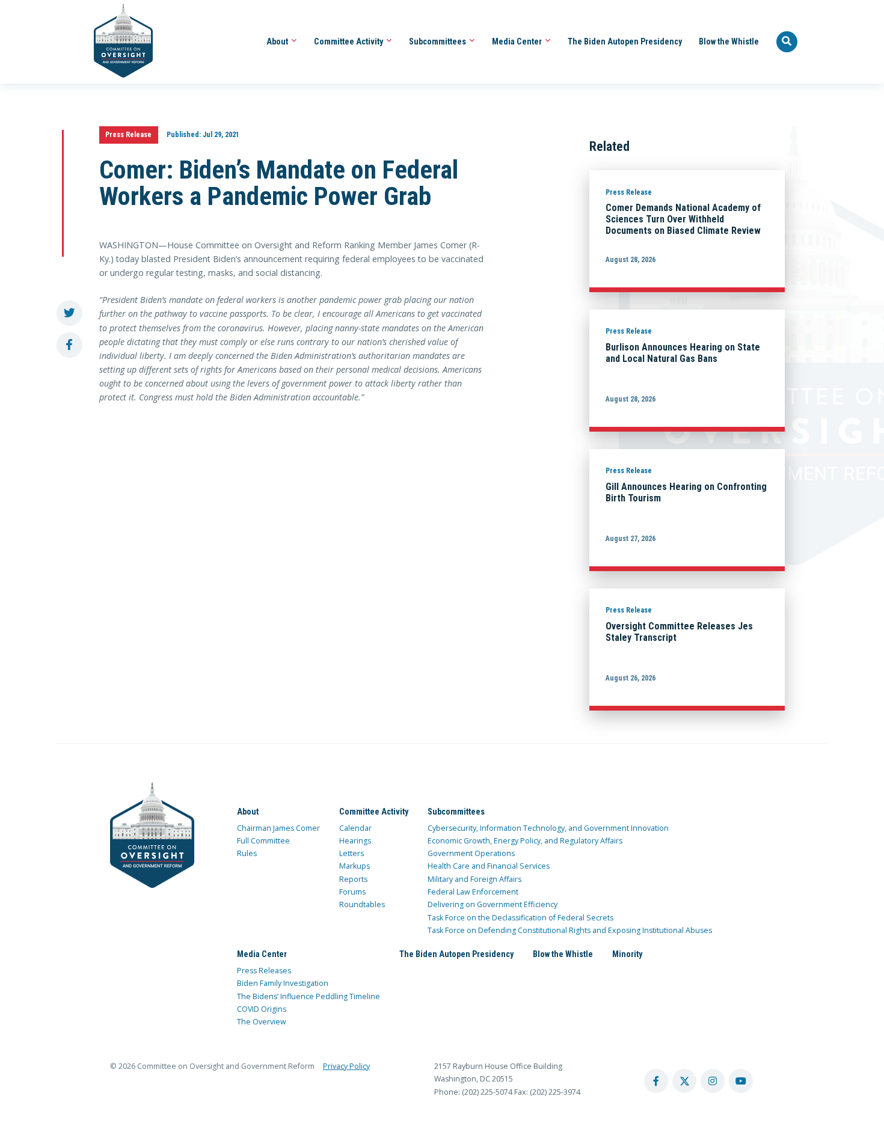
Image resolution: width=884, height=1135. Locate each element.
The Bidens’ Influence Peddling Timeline (308, 996)
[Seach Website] (787, 42)
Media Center (518, 41)
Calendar (355, 828)
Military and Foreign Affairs (474, 879)
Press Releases (264, 970)
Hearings (355, 841)
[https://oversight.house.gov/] (117, 42)
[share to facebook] (69, 345)
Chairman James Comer (278, 828)
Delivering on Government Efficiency (492, 904)
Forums (352, 892)
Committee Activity (349, 41)
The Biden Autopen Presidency (625, 41)
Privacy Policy (346, 1066)
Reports (353, 879)
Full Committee (263, 841)
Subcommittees (438, 41)
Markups (354, 866)
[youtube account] (741, 1081)
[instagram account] (713, 1081)
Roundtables (362, 904)
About (278, 41)
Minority (627, 954)
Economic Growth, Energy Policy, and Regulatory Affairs (525, 841)
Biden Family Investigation (282, 983)
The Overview (261, 1022)
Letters (351, 853)
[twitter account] (684, 1081)
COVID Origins (261, 1009)
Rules (247, 853)
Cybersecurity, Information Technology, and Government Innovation (548, 828)
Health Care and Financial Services (489, 866)
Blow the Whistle (729, 41)
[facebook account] (656, 1081)
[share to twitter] (69, 313)
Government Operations (471, 853)
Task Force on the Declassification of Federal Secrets (520, 918)
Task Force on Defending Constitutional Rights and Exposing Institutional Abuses (570, 930)
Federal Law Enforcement (473, 892)
